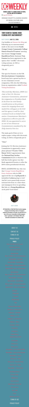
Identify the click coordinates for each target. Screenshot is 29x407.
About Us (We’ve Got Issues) (15, 244)
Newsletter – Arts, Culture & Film (15, 349)
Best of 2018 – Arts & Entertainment (15, 256)
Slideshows (14, 378)
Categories (15, 293)
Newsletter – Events (15, 355)
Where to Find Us (14, 396)
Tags (15, 302)
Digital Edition (15, 334)
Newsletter (14, 343)
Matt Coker (5, 39)
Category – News (14, 325)
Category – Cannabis (14, 312)
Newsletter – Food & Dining (15, 362)
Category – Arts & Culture (14, 309)
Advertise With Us (14, 247)
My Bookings (15, 299)
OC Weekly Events (14, 371)
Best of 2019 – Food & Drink (15, 281)
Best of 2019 (14, 272)
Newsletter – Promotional (15, 368)
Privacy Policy (14, 238)
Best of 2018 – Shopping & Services (15, 265)
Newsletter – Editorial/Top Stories (15, 352)
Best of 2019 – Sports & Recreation (15, 287)
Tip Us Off (14, 390)
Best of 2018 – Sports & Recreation (15, 268)
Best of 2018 (14, 253)
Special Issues (14, 381)
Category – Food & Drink (14, 318)
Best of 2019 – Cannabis (15, 278)
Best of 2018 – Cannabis (15, 259)
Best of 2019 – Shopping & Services (15, 284)
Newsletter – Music (15, 365)
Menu (16, 26)
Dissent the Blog (18, 42)
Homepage (14, 340)
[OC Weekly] (7, 15)
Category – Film (14, 315)
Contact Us (14, 231)
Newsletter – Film (15, 358)
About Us (15, 228)
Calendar (14, 290)
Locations (15, 296)
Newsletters (14, 346)
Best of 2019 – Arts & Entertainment (15, 274)
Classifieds (14, 328)
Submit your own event (14, 384)
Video (14, 393)
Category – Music (14, 322)
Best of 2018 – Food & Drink (15, 262)
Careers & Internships (14, 306)
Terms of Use (14, 235)
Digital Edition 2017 (15, 337)
